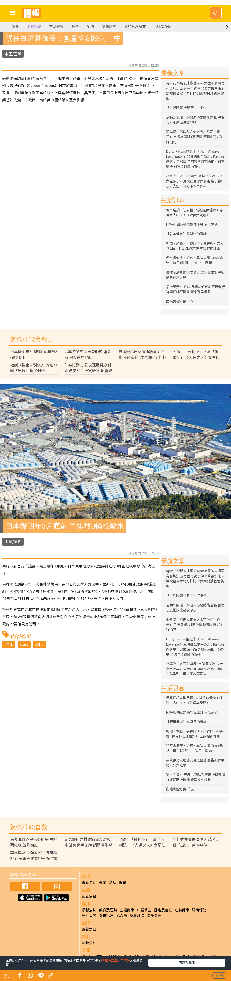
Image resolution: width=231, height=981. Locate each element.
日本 (9, 644)
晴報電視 (34, 26)
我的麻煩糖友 (135, 26)
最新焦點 (89, 882)
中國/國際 (13, 54)
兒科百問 (89, 915)
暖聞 (122, 882)
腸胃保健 (199, 909)
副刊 (90, 26)
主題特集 (56, 26)
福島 (40, 644)
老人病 (121, 915)
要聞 (102, 882)
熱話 (112, 882)
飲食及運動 (108, 909)
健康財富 (109, 26)
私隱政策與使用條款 (116, 960)
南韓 (25, 644)
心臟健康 (182, 909)
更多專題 (154, 915)
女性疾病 (106, 915)
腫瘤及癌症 (163, 909)
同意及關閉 (187, 962)
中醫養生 (144, 909)
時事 (75, 26)
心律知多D (162, 26)
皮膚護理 (137, 915)
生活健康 (127, 909)
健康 (15, 26)
